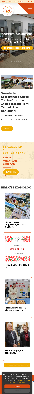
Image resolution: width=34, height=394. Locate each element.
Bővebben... (11, 172)
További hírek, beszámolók (17, 365)
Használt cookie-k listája (17, 382)
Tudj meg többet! (24, 380)
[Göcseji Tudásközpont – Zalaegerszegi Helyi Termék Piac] (7, 8)
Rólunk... (7, 128)
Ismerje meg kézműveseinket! (17, 48)
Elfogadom (17, 386)
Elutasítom (17, 391)
